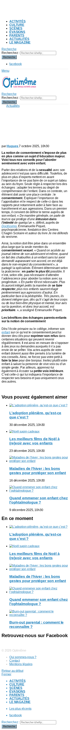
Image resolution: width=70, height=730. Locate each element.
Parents (16, 35)
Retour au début (12, 670)
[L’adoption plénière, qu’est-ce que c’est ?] (38, 405)
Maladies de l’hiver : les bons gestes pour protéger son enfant (37, 470)
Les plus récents (20, 708)
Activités (17, 21)
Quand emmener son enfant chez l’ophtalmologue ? (38, 500)
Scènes (15, 28)
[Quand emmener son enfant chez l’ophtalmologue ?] (38, 488)
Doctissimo (9, 226)
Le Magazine (20, 42)
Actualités (19, 39)
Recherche (9, 57)
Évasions (17, 32)
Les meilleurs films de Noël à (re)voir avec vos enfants (34, 441)
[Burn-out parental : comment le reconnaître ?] (38, 613)
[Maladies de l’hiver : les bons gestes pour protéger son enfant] (38, 459)
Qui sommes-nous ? (22, 657)
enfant (6, 332)
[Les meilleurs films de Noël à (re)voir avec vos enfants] (38, 431)
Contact (14, 660)
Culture (16, 25)
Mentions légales (20, 664)
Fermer (6, 674)
